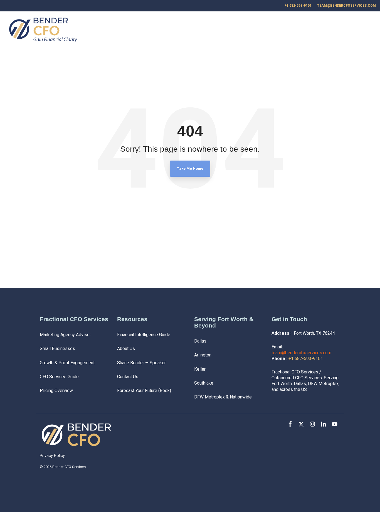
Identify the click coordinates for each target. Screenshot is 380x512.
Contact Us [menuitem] (127, 376)
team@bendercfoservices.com (301, 352)
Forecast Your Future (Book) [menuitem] (144, 390)
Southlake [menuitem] (203, 383)
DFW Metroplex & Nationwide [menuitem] (223, 397)
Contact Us (345, 30)
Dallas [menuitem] (200, 341)
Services (266, 30)
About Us (312, 30)
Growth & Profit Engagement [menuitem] (67, 362)
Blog (291, 30)
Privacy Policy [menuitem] (52, 455)
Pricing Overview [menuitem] (56, 390)
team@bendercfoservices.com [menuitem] (346, 6)
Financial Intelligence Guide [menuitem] (143, 334)
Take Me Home (190, 168)
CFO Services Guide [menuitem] (59, 376)
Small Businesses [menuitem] (57, 348)
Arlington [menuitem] (202, 355)
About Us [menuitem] (126, 348)
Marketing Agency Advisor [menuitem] (65, 334)
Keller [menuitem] (200, 369)
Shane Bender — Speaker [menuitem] (141, 362)
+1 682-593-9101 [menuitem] (298, 6)
